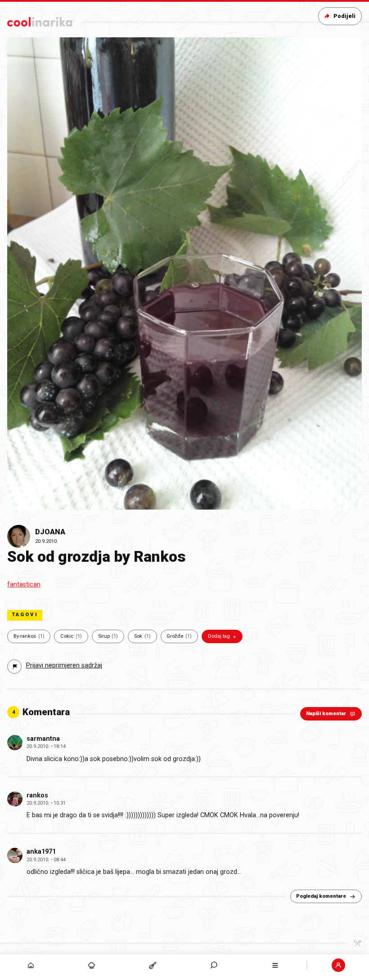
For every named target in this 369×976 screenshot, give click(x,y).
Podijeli (344, 16)
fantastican (23, 584)
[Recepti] (153, 965)
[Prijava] (338, 965)
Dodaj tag (219, 636)
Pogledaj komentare (321, 896)
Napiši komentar (326, 713)
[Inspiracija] (91, 965)
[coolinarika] (41, 20)
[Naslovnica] (30, 965)
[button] (214, 965)
